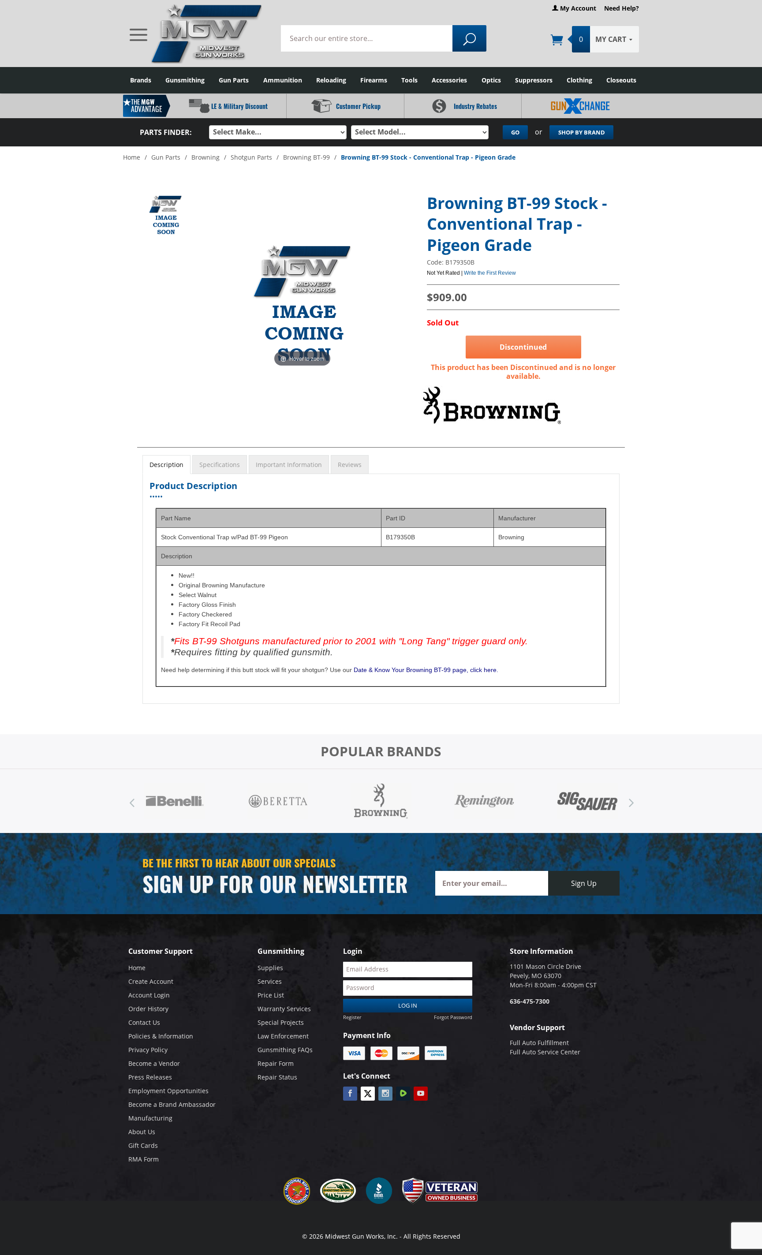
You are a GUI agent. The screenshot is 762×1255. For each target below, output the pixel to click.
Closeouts (621, 80)
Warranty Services (284, 1009)
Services (270, 981)
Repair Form (276, 1063)
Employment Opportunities (168, 1091)
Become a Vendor (154, 1063)
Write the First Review (490, 273)
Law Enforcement (283, 1036)
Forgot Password (453, 1017)
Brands (140, 80)
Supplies (270, 968)
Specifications (219, 464)
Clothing (579, 80)
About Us (141, 1132)
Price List (271, 995)
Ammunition (282, 80)
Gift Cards (143, 1145)
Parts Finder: (166, 132)
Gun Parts (234, 80)
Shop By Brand (581, 132)
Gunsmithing (185, 80)
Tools (409, 80)
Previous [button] (132, 801)
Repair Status (277, 1077)
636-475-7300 (529, 1001)
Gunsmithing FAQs (285, 1050)
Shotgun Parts (251, 157)
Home (131, 157)
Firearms (373, 80)
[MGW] (197, 33)
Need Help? (621, 8)
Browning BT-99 (306, 157)
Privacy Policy (148, 1050)
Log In (407, 1005)
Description (166, 464)
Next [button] (630, 801)
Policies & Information (160, 1036)
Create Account (150, 981)
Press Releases (150, 1077)
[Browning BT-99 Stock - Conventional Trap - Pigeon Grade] (165, 215)
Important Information (289, 464)
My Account (577, 8)
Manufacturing (150, 1118)
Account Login (149, 995)
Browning (205, 157)
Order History (148, 1009)
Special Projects (281, 1022)
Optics (491, 80)
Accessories (449, 80)
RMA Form (143, 1159)
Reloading (331, 80)
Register (352, 1017)
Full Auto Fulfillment (539, 1042)
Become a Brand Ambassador (172, 1104)
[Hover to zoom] (302, 302)
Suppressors (534, 80)
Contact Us (144, 1022)
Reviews (350, 464)
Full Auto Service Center (545, 1052)
